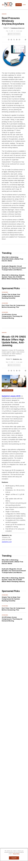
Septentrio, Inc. (17, 359)
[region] (14, 854)
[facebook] (8, 39)
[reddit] (16, 39)
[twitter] (14, 39)
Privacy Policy (16, 853)
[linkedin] (11, 39)
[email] (19, 39)
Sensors (4, 14)
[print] (25, 39)
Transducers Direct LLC (17, 28)
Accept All (14, 857)
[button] (3, 5)
